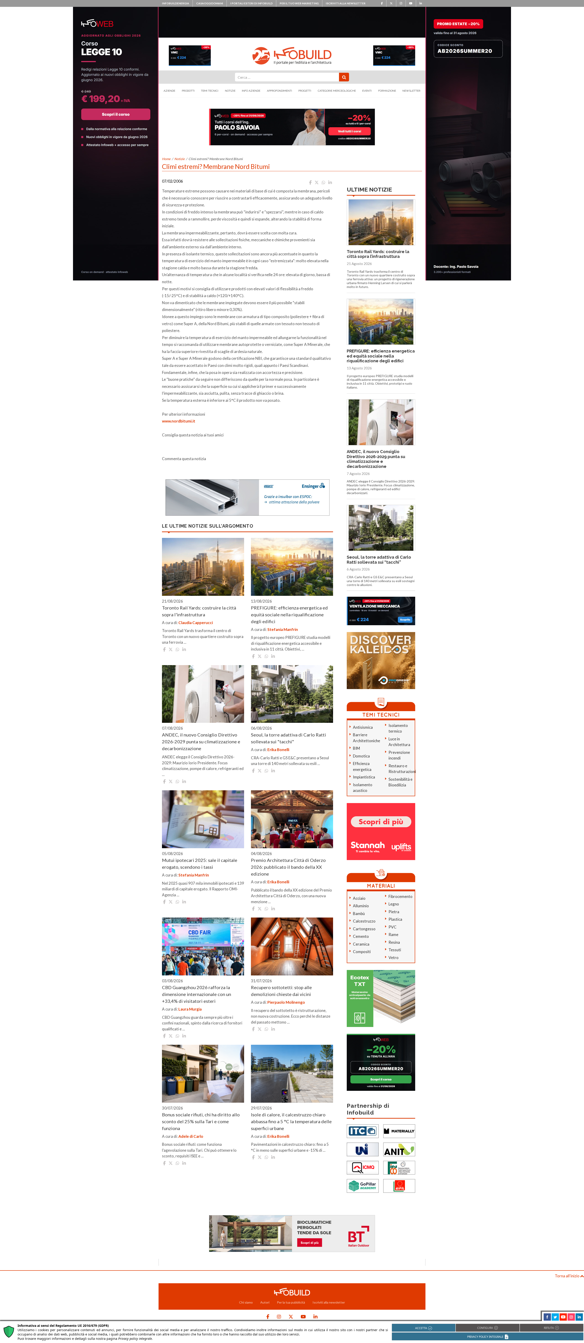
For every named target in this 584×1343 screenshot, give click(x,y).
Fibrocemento (400, 896)
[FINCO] (399, 1167)
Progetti (304, 90)
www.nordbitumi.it (178, 421)
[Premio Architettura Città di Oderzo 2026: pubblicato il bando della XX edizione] (292, 819)
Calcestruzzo (364, 921)
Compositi (362, 951)
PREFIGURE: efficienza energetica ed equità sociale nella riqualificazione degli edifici (289, 614)
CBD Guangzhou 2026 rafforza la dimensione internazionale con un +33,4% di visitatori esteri (196, 994)
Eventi (367, 90)
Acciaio (359, 898)
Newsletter (411, 90)
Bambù (359, 913)
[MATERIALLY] (399, 1130)
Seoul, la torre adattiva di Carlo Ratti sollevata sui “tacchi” (379, 560)
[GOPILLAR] (363, 1185)
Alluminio (361, 905)
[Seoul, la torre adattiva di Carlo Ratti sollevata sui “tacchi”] (292, 694)
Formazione (387, 90)
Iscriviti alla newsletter (345, 3)
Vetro (393, 957)
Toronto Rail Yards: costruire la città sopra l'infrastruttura (199, 611)
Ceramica (361, 944)
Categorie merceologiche (337, 90)
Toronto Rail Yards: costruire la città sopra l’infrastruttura (378, 254)
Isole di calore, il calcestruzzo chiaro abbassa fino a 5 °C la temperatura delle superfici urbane (291, 1121)
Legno (393, 904)
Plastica (395, 919)
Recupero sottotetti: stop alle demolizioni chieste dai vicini (281, 991)
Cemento (361, 936)
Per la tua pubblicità (291, 1302)
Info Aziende (251, 90)
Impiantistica (364, 777)
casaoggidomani (209, 3)
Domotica (361, 756)
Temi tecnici (209, 90)
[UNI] (363, 1149)
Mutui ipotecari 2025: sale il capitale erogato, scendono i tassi (199, 863)
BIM (356, 748)
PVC (392, 927)
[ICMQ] (363, 1167)
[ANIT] (399, 1149)
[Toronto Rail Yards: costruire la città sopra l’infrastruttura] (203, 567)
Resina (394, 942)
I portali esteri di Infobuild (251, 3)
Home (166, 159)
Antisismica (363, 727)
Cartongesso (364, 928)
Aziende (169, 90)
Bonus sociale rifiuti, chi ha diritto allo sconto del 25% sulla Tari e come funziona (201, 1121)
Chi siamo (246, 1302)
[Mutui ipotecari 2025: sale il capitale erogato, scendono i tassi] (203, 819)
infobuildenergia (175, 3)
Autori (264, 1302)
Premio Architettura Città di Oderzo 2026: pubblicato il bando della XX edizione (288, 866)
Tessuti (394, 949)
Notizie (230, 90)
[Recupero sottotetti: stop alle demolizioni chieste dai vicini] (292, 946)
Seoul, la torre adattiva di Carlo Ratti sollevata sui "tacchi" (288, 738)
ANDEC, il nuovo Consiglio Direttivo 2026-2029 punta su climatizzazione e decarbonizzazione (201, 741)
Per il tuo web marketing (299, 3)
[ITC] (363, 1130)
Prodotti (188, 90)
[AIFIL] (399, 1185)
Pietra (393, 911)
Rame (393, 934)
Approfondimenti (279, 90)
